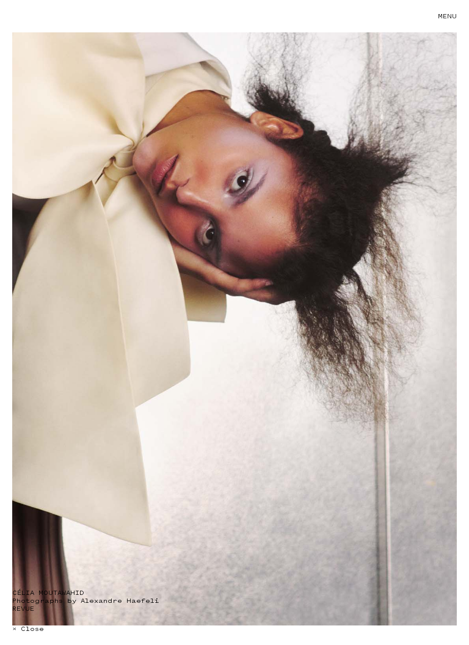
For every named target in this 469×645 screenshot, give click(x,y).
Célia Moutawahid (48, 593)
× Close (28, 629)
